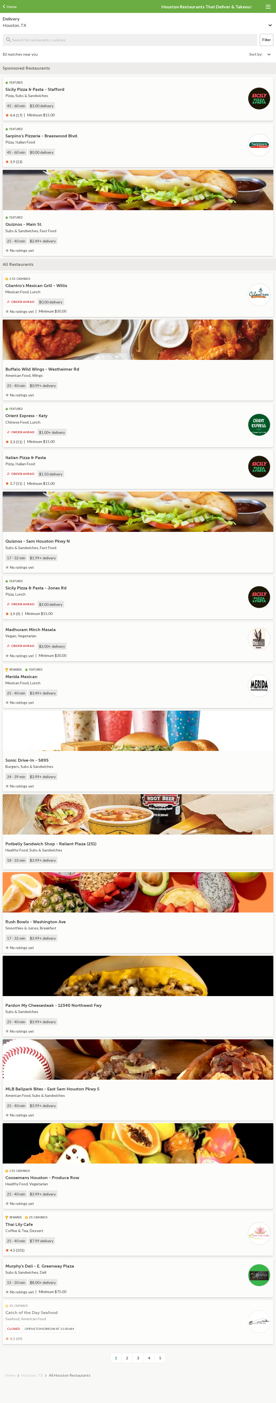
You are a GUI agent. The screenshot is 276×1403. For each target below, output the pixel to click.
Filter (266, 40)
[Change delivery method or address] (270, 24)
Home (10, 1375)
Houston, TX (32, 1375)
